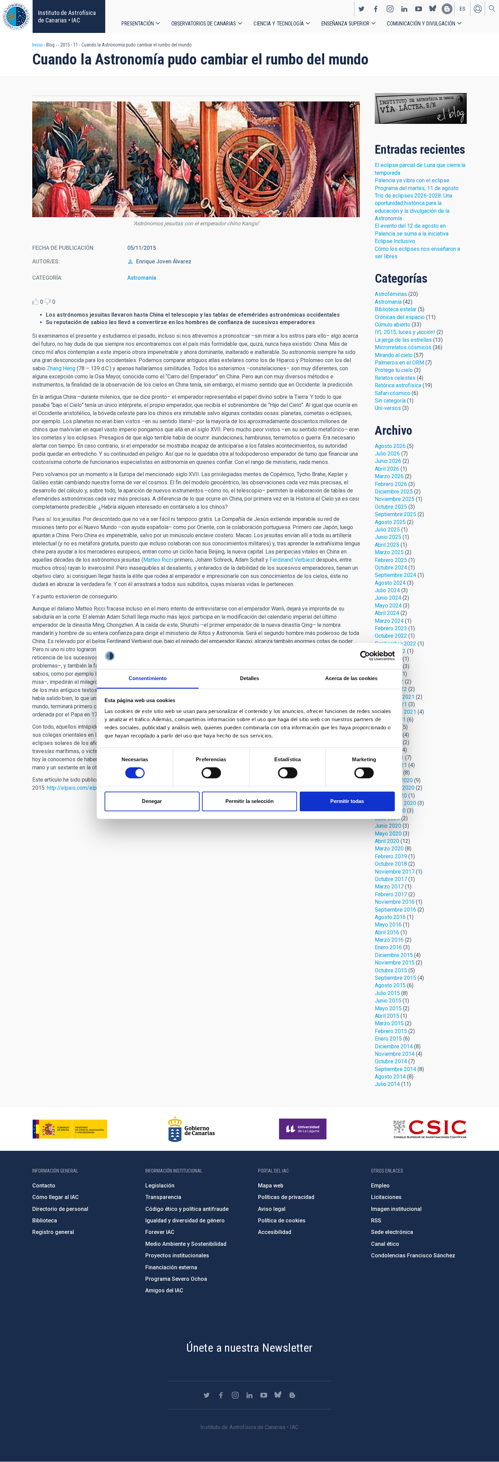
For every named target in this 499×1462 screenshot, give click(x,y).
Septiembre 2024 (395, 575)
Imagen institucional (396, 1209)
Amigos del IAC (164, 1290)
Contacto (43, 1185)
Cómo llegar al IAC (55, 1197)
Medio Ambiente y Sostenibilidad (185, 1244)
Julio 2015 (387, 993)
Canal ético (385, 1244)
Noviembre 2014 (394, 1054)
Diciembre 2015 (394, 955)
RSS (376, 1220)
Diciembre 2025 (394, 491)
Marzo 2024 (389, 621)
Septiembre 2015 (395, 978)
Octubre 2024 (391, 567)
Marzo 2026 (389, 476)
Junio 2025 (388, 537)
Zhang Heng (61, 368)
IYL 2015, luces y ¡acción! (405, 332)
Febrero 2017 (391, 894)
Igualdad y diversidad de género (185, 1220)
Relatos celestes (395, 378)
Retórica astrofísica (398, 385)
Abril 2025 (387, 545)
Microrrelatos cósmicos (403, 347)
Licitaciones (386, 1197)
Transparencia (163, 1197)
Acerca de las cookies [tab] (351, 678)
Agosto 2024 (390, 583)
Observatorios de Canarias (203, 23)
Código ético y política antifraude (186, 1209)
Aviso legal (271, 1209)
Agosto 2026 (390, 446)
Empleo (380, 1185)
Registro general (53, 1232)
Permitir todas (347, 801)
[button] (196, 159)
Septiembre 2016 (395, 909)
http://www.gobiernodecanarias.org (191, 1129)
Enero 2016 (388, 947)
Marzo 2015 (389, 1023)
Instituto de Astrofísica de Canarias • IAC (67, 16)
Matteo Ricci (158, 560)
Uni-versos (388, 408)
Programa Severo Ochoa (176, 1279)
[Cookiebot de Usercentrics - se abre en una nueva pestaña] (365, 656)
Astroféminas (391, 294)
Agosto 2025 (390, 522)
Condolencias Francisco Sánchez (413, 1255)
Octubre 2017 (391, 879)
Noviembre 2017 (394, 871)
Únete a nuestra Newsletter (249, 1347)
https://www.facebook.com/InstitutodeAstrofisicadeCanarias (376, 9)
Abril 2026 (387, 469)
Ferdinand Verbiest (292, 560)
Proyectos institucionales (177, 1255)
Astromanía (141, 278)
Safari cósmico (392, 393)
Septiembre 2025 (395, 514)
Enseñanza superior (345, 23)
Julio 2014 (387, 1084)
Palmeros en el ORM (399, 362)
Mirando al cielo (393, 355)
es (462, 9)
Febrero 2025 (391, 560)
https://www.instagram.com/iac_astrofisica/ (390, 9)
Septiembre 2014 (395, 1069)
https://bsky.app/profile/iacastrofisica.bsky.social (433, 9)
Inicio (37, 45)
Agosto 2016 (390, 917)
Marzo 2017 (389, 886)
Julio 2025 (387, 529)
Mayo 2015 (388, 1008)
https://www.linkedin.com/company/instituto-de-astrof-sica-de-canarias (404, 9)
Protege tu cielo (394, 370)
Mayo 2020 (388, 833)
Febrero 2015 (391, 1031)
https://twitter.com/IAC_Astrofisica (361, 9)
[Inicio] (16, 16)
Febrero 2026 (391, 484)
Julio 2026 (387, 453)
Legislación (159, 1185)
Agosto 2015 (390, 985)
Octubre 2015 (391, 970)
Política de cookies (282, 1220)
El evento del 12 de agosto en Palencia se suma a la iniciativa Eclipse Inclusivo (411, 233)
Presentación (138, 23)
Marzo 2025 (389, 552)
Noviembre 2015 (394, 962)
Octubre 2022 (391, 636)
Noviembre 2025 (394, 499)
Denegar (152, 801)
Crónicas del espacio (400, 317)
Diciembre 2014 (394, 1046)
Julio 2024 (387, 590)
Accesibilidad (274, 1232)
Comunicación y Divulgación (421, 23)
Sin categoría (390, 400)
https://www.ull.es (303, 1129)
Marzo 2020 (389, 848)
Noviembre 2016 (394, 902)
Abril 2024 (387, 613)
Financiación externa (171, 1267)
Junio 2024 (388, 598)
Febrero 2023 (391, 628)
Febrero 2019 (391, 856)
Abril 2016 (387, 932)
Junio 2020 (388, 826)
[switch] (211, 773)
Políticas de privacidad (286, 1197)
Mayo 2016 (388, 924)
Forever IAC (159, 1232)
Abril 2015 (387, 1016)
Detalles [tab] (249, 678)
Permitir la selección (249, 801)
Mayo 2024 (388, 605)
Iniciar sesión (477, 9)
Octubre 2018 (391, 864)
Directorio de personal (60, 1209)
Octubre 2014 (391, 1061)
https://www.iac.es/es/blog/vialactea (447, 9)
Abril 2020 (387, 841)
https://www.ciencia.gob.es (70, 1129)
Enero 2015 (388, 1038)
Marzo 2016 (389, 940)
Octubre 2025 (391, 507)
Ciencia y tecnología (279, 23)
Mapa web (270, 1185)
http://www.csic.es (429, 1129)
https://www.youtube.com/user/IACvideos (418, 9)
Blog (421, 108)
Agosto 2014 (390, 1076)
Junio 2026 (388, 461)
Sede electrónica (392, 1232)
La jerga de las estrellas (403, 340)
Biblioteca (44, 1220)
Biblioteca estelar (396, 309)
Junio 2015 (388, 1000)
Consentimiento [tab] (148, 678)
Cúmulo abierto (392, 324)
